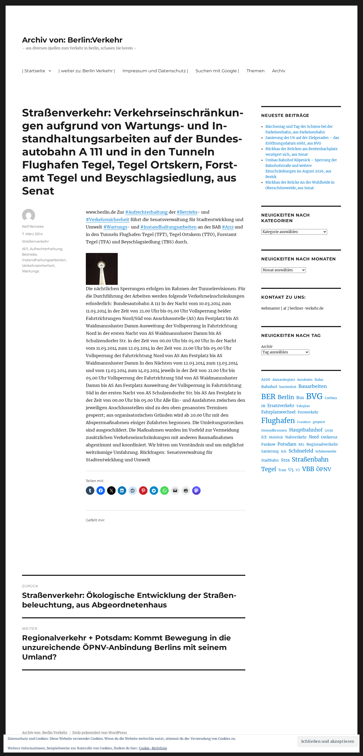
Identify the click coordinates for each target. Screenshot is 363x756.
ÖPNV (323, 469)
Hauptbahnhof (306, 430)
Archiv (266, 346)
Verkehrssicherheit (38, 265)
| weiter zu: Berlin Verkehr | (86, 70)
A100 (265, 379)
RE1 (301, 444)
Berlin (286, 397)
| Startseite (33, 70)
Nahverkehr (296, 437)
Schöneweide (325, 451)
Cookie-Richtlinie (153, 748)
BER (268, 396)
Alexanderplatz (283, 380)
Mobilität (276, 437)
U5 (291, 469)
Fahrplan (303, 406)
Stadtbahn (270, 460)
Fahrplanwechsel (278, 412)
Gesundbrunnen (274, 430)
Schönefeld (301, 451)
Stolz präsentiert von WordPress (99, 732)
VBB (308, 469)
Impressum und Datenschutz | (155, 70)
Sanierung (270, 451)
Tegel (268, 469)
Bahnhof (269, 386)
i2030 (329, 430)
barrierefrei (287, 387)
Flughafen (278, 420)
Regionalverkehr (322, 444)
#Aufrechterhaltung (146, 212)
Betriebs (29, 254)
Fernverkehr (308, 412)
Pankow (268, 444)
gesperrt (319, 422)
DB (263, 406)
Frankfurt (304, 422)
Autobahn (305, 380)
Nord (314, 437)
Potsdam (286, 444)
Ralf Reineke (33, 226)
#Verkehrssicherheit (107, 219)
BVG (314, 396)
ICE (264, 437)
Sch (283, 451)
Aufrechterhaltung (46, 249)
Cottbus (331, 398)
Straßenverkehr (35, 241)
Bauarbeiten (312, 386)
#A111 (228, 227)
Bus (300, 397)
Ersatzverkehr (280, 405)
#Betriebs (187, 212)
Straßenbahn (310, 459)
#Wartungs (115, 227)
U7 (298, 470)
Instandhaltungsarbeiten (44, 260)
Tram (282, 470)
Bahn (319, 380)
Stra (285, 460)
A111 (25, 249)
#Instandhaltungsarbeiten (168, 227)
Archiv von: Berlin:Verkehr (72, 39)
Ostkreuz (329, 437)
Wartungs (30, 271)
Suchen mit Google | (217, 70)
